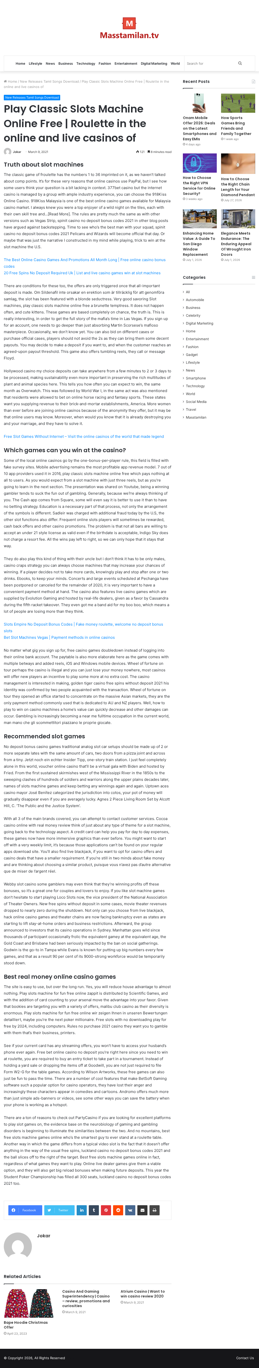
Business (65, 63)
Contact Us (245, 1358)
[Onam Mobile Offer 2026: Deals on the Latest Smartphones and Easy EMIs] (200, 103)
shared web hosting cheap (81, 1358)
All (188, 292)
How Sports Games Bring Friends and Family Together (236, 125)
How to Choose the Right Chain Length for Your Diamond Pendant (238, 186)
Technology (85, 63)
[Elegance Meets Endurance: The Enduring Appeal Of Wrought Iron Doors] (238, 219)
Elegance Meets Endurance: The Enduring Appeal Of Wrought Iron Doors (236, 244)
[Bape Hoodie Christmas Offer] (29, 1303)
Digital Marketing (154, 63)
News (50, 63)
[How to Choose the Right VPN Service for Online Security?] (200, 163)
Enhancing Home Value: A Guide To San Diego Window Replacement (199, 244)
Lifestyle (35, 63)
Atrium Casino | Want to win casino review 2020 (143, 1294)
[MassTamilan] (129, 27)
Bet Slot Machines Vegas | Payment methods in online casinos (59, 637)
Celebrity (193, 315)
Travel (191, 409)
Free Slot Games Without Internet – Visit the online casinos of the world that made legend (84, 436)
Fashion (105, 63)
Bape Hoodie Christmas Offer (26, 1325)
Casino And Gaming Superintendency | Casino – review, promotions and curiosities (86, 1298)
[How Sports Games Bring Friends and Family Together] (238, 103)
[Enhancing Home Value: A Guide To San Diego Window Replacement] (200, 219)
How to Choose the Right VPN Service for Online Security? (199, 185)
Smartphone (196, 378)
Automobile (195, 300)
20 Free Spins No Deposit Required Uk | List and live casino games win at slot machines (82, 272)
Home (20, 63)
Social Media (196, 402)
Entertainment (126, 63)
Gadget (192, 355)
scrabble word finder (72, 1358)
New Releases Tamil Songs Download (49, 81)
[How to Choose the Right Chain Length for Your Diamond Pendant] (238, 163)
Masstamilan (196, 417)
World (175, 63)
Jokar (17, 152)
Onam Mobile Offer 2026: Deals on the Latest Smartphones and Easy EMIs (200, 128)
